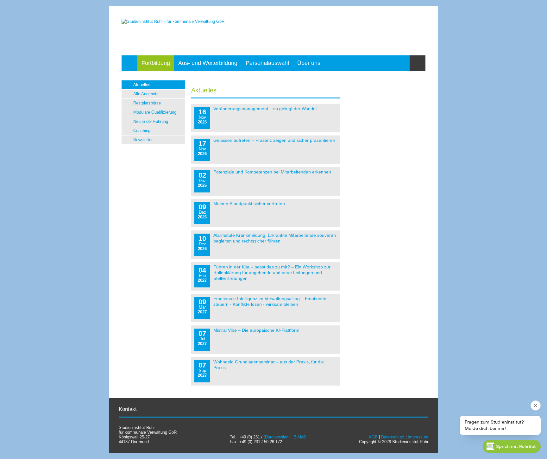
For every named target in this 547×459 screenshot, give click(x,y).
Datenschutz (392, 437)
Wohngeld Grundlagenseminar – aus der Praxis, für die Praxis (268, 364)
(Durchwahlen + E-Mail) (285, 437)
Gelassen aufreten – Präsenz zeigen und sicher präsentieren (274, 140)
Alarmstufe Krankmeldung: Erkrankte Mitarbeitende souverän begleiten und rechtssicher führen (274, 238)
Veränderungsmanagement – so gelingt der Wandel (265, 108)
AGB (373, 437)
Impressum (418, 437)
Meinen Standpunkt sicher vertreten (249, 203)
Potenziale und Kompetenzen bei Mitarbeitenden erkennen (272, 171)
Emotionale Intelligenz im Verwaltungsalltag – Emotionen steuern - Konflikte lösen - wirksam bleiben (269, 301)
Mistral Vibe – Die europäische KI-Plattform (256, 330)
